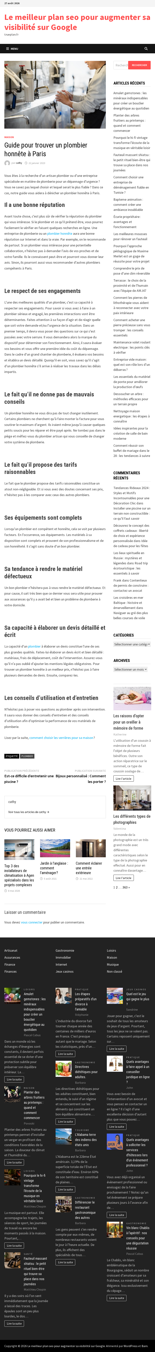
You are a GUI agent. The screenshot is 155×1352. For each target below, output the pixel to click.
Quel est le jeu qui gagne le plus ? (137, 999)
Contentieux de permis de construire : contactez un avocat (130, 585)
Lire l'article (123, 778)
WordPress (131, 1346)
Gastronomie (65, 950)
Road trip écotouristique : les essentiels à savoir (130, 568)
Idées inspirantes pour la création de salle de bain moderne (130, 433)
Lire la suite (14, 1079)
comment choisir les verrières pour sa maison (61, 737)
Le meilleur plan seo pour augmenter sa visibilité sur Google (77, 22)
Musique (113, 964)
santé (28, 1254)
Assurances (12, 957)
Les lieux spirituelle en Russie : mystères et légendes (128, 558)
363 (125, 887)
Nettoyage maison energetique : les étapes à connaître (131, 416)
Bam (145, 1346)
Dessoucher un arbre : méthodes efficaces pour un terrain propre (130, 399)
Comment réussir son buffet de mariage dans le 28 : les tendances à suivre (131, 450)
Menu (14, 48)
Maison (9, 137)
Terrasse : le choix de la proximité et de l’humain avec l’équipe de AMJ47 (130, 285)
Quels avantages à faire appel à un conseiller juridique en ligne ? (138, 1072)
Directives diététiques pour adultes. (86, 1072)
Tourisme (82, 1130)
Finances (10, 971)
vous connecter (32, 922)
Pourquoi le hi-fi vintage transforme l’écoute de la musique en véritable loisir (131, 142)
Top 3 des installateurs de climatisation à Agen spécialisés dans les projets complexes (19, 875)
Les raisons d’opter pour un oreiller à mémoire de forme (128, 722)
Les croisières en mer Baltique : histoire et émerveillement (128, 602)
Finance (9, 964)
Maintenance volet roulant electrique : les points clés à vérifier (131, 347)
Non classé (114, 971)
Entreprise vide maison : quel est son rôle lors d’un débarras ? (131, 364)
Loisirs (29, 989)
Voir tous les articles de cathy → (28, 812)
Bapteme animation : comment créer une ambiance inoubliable (128, 204)
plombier (34, 646)
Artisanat (10, 950)
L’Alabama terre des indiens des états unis (86, 1140)
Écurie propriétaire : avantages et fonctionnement (127, 221)
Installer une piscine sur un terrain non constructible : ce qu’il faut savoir (131, 513)
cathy (19, 163)
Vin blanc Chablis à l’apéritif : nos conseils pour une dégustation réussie (138, 1238)
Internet (61, 964)
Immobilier (63, 957)
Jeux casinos (65, 971)
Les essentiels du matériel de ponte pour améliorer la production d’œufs (131, 381)
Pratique (82, 989)
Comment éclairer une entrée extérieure (89, 868)
